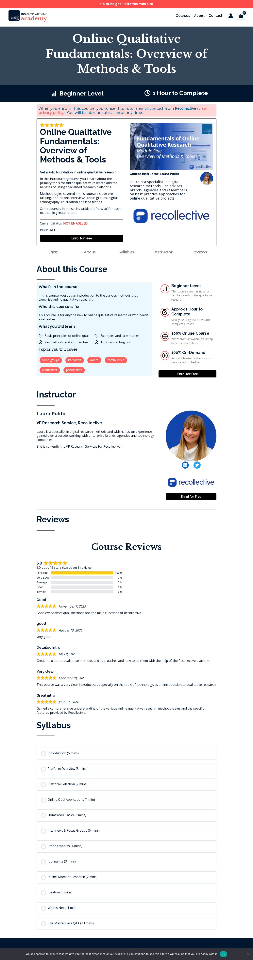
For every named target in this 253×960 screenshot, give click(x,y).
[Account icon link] (230, 15)
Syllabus (126, 252)
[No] (248, 954)
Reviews (199, 252)
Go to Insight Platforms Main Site (126, 4)
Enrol (53, 252)
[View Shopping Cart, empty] (241, 15)
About (90, 252)
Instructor (163, 252)
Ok (223, 953)
